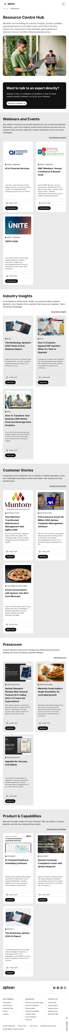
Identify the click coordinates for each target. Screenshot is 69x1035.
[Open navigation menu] (5, 4)
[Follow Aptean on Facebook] (54, 988)
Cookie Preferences (9, 1026)
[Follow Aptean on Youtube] (65, 988)
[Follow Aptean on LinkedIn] (61, 988)
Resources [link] (15, 8)
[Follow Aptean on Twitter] (58, 988)
